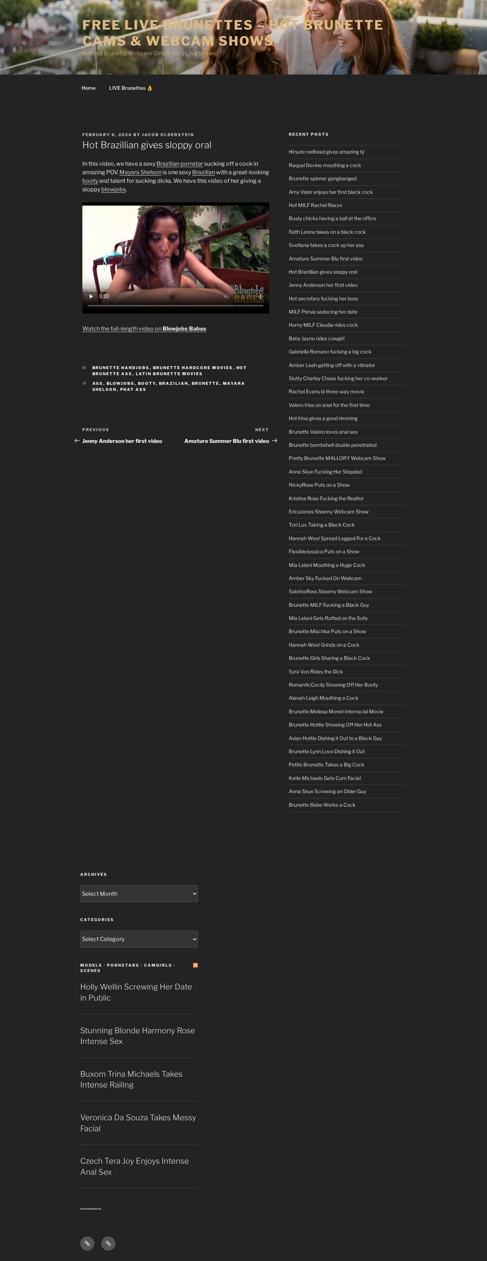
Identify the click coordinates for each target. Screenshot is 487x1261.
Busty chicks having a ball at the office (332, 218)
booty (90, 180)
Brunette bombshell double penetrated (332, 445)
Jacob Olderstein (168, 134)
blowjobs (113, 189)
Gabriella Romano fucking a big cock (330, 351)
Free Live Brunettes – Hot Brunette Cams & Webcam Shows (233, 33)
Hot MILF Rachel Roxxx (315, 205)
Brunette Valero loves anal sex (323, 432)
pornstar (191, 163)
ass (97, 383)
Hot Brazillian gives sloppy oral (323, 272)
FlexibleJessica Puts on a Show (324, 551)
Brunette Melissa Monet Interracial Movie (336, 711)
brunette (206, 383)
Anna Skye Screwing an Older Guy (327, 791)
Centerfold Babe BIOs (87, 1208)
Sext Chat (97, 1208)
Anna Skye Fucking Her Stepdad (325, 472)
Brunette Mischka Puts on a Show (327, 631)
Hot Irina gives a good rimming (323, 418)
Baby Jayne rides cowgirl (316, 338)
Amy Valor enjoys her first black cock (331, 192)
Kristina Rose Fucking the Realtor (326, 498)
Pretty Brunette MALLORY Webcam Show (337, 458)
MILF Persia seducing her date (323, 312)
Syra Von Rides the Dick (316, 671)
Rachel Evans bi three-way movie (326, 391)
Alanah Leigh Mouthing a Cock (323, 698)
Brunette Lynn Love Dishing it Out (327, 751)
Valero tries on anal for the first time (329, 405)
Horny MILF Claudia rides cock (323, 325)
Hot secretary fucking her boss (323, 298)
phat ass (133, 389)
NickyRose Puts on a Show (319, 485)
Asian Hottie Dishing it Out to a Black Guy (335, 738)
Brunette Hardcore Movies (193, 367)
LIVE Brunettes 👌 (131, 88)
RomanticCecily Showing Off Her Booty (333, 685)
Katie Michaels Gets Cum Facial (325, 778)
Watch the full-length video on (144, 328)
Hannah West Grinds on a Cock (324, 645)
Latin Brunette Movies (169, 373)
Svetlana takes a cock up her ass (326, 245)
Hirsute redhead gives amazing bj (326, 152)
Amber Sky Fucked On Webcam (325, 578)
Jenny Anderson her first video (323, 285)
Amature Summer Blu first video (326, 258)
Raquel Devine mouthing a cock (325, 165)
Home (89, 88)
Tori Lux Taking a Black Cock (322, 525)
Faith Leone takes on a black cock (327, 232)
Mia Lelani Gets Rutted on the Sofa (328, 618)
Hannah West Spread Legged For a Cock (335, 538)
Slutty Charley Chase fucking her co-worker (338, 378)
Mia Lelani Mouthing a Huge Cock (327, 565)
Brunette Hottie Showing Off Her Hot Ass (335, 725)
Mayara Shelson (140, 172)
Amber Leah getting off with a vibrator (332, 365)
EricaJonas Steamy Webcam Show (329, 511)
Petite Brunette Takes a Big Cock (326, 764)
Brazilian (168, 163)
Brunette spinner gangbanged (323, 178)
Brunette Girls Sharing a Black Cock (329, 658)
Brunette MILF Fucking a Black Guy (329, 605)
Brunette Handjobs (121, 367)
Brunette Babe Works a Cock (322, 805)
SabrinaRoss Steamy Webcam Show (330, 591)
